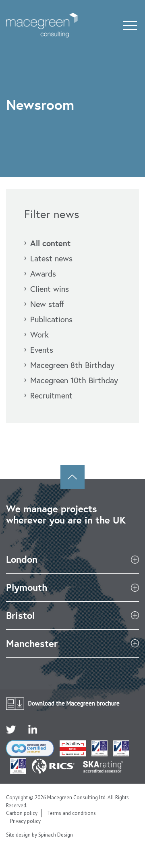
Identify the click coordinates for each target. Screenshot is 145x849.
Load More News (72, 448)
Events (41, 349)
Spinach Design (55, 834)
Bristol (20, 615)
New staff (47, 304)
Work (39, 334)
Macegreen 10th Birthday (74, 380)
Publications (51, 319)
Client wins (49, 288)
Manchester (32, 643)
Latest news (51, 258)
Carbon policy (21, 813)
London (21, 559)
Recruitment (51, 395)
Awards (43, 273)
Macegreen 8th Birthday (72, 365)
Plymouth (26, 587)
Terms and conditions (71, 813)
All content (50, 243)
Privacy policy (25, 821)
